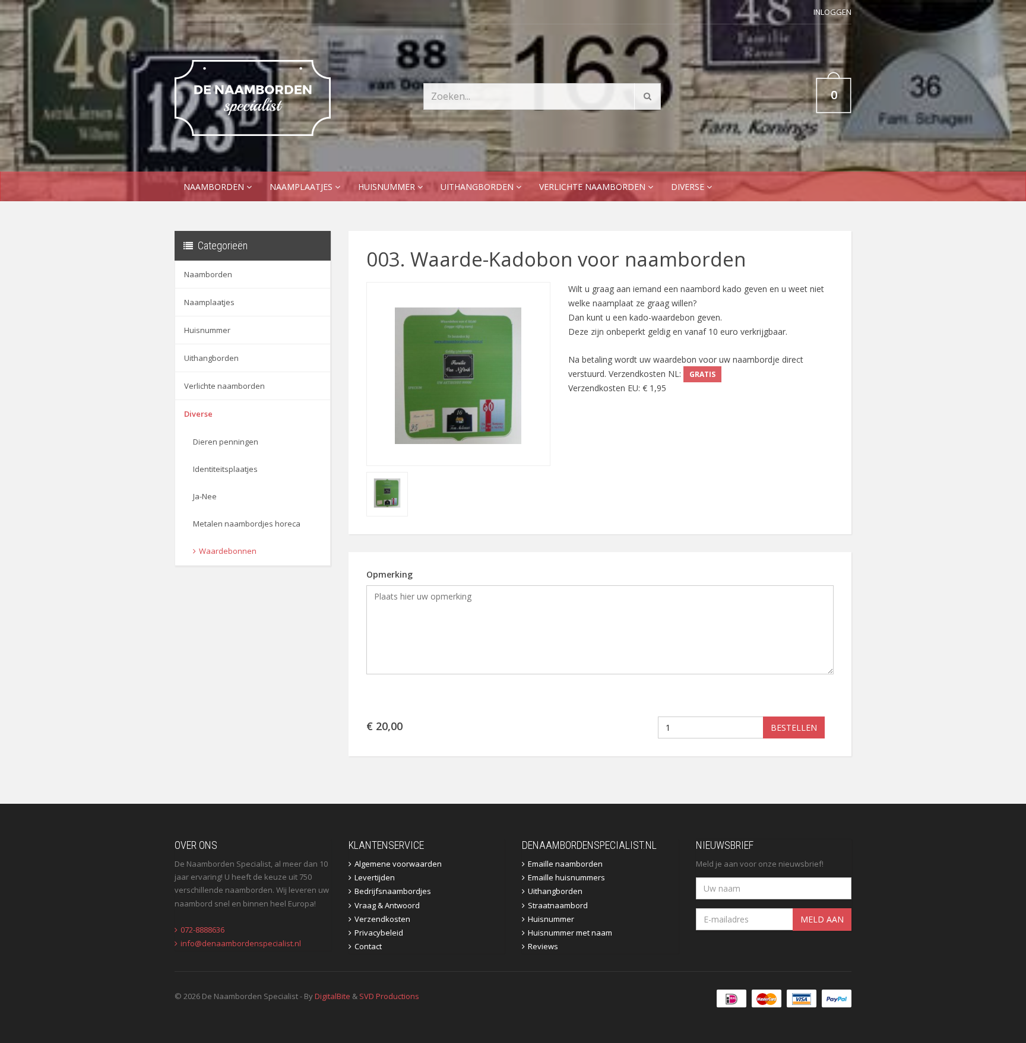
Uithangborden (478, 186)
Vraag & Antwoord (387, 905)
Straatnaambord (558, 905)
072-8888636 (202, 929)
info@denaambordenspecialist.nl (240, 943)
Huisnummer (387, 186)
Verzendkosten (382, 919)
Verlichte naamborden (593, 186)
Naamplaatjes (302, 186)
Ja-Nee (205, 496)
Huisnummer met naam (570, 932)
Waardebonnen (227, 551)
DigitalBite (332, 996)
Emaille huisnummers (566, 877)
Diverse (689, 186)
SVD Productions (389, 996)
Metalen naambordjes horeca (246, 523)
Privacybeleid (378, 932)
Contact (368, 946)
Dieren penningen (225, 441)
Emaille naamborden (565, 863)
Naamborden (214, 186)
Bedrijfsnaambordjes (392, 891)
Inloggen (832, 12)
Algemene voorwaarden (398, 863)
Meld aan (822, 919)
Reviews (543, 946)
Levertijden (374, 877)
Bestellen (794, 727)
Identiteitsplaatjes (225, 469)
